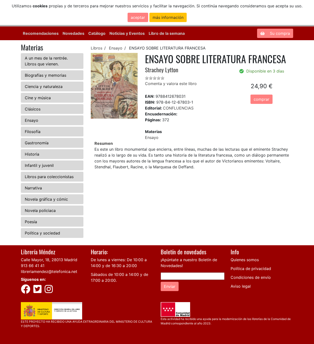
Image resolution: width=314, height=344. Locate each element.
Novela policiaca (40, 210)
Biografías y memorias (45, 75)
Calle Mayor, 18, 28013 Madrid (49, 259)
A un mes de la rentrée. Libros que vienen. (46, 61)
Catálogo (96, 33)
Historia (32, 154)
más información (168, 17)
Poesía (31, 221)
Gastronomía (37, 142)
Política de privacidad (251, 268)
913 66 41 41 (32, 265)
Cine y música (38, 97)
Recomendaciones (41, 33)
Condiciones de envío (251, 277)
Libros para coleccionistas (49, 176)
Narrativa (33, 187)
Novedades (73, 33)
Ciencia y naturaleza (44, 86)
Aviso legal (241, 286)
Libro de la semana (167, 33)
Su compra (279, 33)
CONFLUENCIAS (178, 108)
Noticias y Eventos (127, 33)
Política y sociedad (42, 233)
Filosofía (32, 131)
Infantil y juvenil (39, 165)
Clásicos (32, 109)
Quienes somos (245, 259)
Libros (96, 48)
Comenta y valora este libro (171, 83)
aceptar (138, 17)
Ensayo (31, 120)
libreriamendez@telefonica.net (49, 271)
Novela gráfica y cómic (46, 199)
